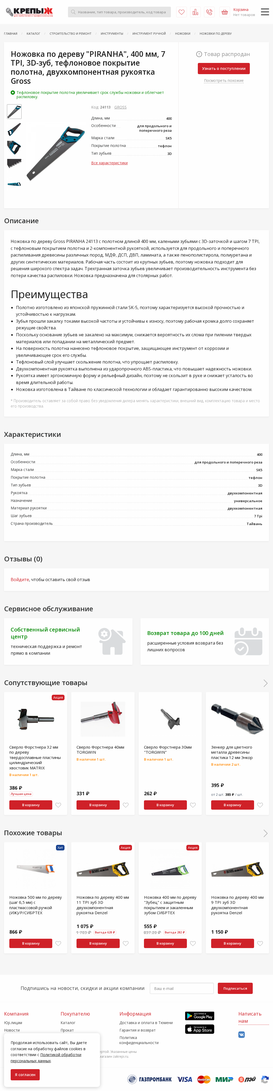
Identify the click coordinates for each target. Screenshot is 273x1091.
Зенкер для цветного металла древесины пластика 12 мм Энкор (232, 752)
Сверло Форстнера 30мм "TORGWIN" (168, 749)
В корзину (31, 804)
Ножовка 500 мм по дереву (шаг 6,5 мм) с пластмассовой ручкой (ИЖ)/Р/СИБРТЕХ (35, 905)
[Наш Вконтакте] (241, 1034)
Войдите (20, 579)
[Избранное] (181, 12)
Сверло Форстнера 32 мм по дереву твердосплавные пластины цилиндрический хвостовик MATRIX (35, 757)
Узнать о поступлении (224, 68)
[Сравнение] (195, 12)
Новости (12, 1030)
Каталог (68, 1022)
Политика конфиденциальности (139, 1040)
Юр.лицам (13, 1022)
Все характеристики (109, 162)
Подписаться (235, 988)
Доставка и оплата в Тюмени (146, 1022)
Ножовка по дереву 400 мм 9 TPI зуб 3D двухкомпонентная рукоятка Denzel (237, 905)
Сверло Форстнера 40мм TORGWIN (100, 749)
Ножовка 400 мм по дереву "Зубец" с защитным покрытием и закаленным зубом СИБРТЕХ (170, 905)
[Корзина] (224, 12)
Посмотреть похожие (224, 80)
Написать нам (250, 1017)
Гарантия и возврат (137, 1030)
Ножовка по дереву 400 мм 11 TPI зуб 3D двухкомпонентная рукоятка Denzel (103, 905)
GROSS (120, 107)
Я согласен (25, 1074)
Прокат (67, 1030)
